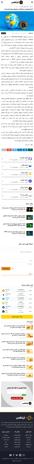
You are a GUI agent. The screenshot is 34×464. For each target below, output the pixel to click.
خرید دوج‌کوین (29, 444)
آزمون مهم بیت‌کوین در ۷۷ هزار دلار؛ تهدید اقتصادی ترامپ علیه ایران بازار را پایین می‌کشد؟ (13, 342)
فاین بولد (27, 144)
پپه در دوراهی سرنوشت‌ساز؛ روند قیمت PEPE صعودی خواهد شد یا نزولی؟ (14, 232)
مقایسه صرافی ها (6, 437)
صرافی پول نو (17, 437)
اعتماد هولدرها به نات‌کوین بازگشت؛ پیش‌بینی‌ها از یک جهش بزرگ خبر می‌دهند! (13, 208)
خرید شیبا (29, 446)
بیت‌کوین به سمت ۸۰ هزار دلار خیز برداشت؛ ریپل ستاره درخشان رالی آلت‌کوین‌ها (14, 358)
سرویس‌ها (6, 435)
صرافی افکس (17, 446)
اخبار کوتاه (3, 33)
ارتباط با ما (6, 444)
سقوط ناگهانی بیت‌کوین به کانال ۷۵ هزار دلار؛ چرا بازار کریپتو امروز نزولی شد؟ (14, 350)
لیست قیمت (6, 440)
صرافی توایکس (17, 440)
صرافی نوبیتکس (17, 435)
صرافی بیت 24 (17, 444)
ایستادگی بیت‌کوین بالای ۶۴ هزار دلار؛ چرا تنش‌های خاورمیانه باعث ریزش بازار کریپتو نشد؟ (13, 374)
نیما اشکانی (30, 33)
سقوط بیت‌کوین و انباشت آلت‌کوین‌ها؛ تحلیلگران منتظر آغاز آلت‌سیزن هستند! (14, 216)
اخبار (6, 442)
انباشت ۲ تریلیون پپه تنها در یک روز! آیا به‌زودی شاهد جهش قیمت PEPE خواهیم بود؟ (14, 224)
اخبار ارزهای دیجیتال (24, 6)
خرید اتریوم (28, 437)
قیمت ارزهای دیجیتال (17, 317)
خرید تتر (28, 440)
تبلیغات (6, 446)
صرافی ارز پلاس (17, 442)
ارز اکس (31, 6)
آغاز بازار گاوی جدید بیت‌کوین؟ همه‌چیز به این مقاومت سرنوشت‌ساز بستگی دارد (14, 326)
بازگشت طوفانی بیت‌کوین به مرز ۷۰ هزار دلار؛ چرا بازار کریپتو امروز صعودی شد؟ (14, 366)
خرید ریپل (28, 442)
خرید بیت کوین (28, 435)
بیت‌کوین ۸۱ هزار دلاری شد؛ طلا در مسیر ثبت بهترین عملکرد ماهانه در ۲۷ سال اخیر (13, 334)
